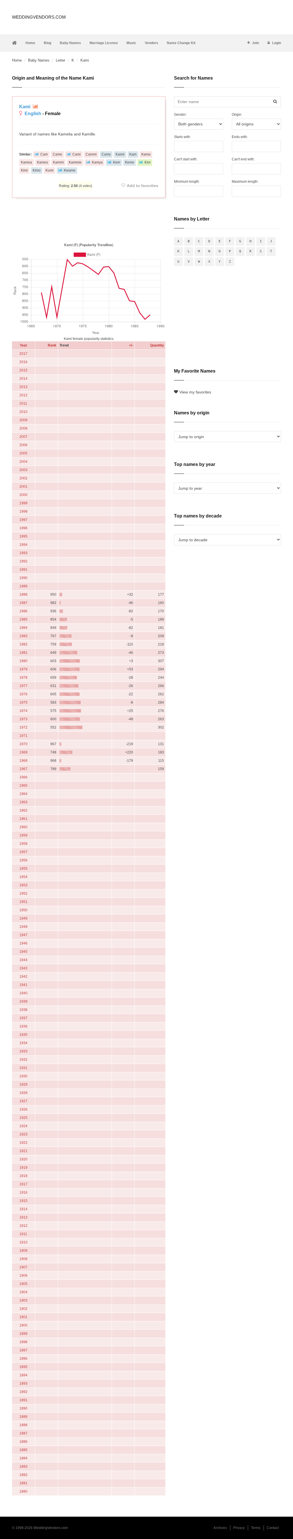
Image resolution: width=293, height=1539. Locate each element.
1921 (23, 1151)
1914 (23, 1209)
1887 (23, 1433)
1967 (23, 769)
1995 (23, 536)
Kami (25, 106)
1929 (23, 1085)
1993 (23, 553)
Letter (60, 60)
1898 (23, 1342)
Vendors (151, 43)
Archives (220, 1528)
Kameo (42, 162)
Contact (273, 1528)
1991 (23, 570)
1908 (23, 1259)
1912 (23, 1226)
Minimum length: (187, 182)
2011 (23, 404)
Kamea (26, 162)
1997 (23, 520)
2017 (23, 354)
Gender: (180, 115)
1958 (23, 844)
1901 (23, 1317)
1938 (23, 1010)
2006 (23, 445)
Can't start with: (185, 159)
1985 (23, 619)
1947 (23, 935)
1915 (23, 1201)
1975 (23, 702)
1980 (23, 661)
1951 (23, 902)
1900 (23, 1325)
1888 (23, 1425)
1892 (23, 1392)
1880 (23, 1491)
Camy (106, 154)
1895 (23, 1367)
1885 (23, 1450)
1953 (23, 885)
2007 (23, 437)
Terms (255, 1528)
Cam (44, 154)
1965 (23, 786)
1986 (23, 611)
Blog (47, 43)
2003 (23, 470)
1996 (23, 528)
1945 (23, 952)
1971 (23, 736)
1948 (23, 927)
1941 (23, 985)
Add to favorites (142, 185)
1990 (23, 578)
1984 (23, 628)
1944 (23, 960)
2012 (23, 395)
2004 (23, 462)
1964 (23, 794)
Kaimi (120, 154)
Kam (132, 154)
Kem (116, 162)
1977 (23, 686)
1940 (23, 993)
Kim (147, 162)
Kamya (97, 162)
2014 (23, 379)
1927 (23, 1101)
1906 (23, 1276)
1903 (23, 1300)
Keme (129, 162)
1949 (23, 918)
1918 (23, 1176)
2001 (23, 487)
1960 (23, 827)
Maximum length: (245, 182)
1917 (23, 1184)
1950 (23, 910)
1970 (23, 744)
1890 (23, 1408)
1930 (23, 1076)
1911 (23, 1234)
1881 (23, 1483)
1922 (23, 1143)
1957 (23, 852)
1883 (23, 1467)
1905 (23, 1284)
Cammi (91, 154)
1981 (23, 653)
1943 (23, 968)
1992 (23, 561)
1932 (23, 1060)
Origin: (237, 115)
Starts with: (182, 137)
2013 (23, 387)
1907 (23, 1267)
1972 (23, 727)
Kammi (58, 162)
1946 (23, 943)
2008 (23, 428)
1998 (23, 511)
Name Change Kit (181, 43)
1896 (23, 1359)
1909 (23, 1251)
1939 (23, 1001)
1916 (23, 1192)
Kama (146, 154)
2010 (23, 412)
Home (30, 43)
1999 (23, 503)
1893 (23, 1383)
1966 (23, 777)
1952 (23, 893)
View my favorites (195, 392)
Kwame (70, 170)
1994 (23, 545)
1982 (23, 644)
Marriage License (104, 43)
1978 (23, 678)
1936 (23, 1026)
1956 (23, 860)
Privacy (239, 1528)
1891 (23, 1400)
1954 (23, 877)
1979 (23, 669)
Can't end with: (243, 159)
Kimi (24, 170)
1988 (23, 595)
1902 (23, 1309)
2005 (23, 453)
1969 (23, 752)
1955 (23, 869)
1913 (23, 1217)
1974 (23, 711)
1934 (23, 1043)
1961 (23, 819)
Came (57, 154)
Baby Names (70, 43)
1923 (23, 1134)
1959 (23, 835)
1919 (23, 1168)
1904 (23, 1292)
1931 (23, 1068)
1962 (23, 810)
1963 (23, 802)
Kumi (49, 170)
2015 (23, 370)
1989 (23, 586)
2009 (23, 420)
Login (276, 43)
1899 (23, 1334)
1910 (23, 1242)
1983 (23, 636)
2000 (23, 495)
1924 (23, 1126)
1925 (23, 1118)
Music (131, 43)
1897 (23, 1350)
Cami (76, 154)
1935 (23, 1035)
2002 (23, 478)
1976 (23, 694)
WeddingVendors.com (39, 17)
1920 (23, 1159)
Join (255, 43)
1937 (23, 1018)
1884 (23, 1458)
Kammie (75, 162)
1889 (23, 1417)
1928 (23, 1093)
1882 (23, 1475)
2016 (23, 362)
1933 (23, 1051)
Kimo (37, 170)
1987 (23, 603)
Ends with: (240, 137)
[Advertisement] (88, 219)
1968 (23, 761)
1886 (23, 1442)
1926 (23, 1109)
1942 (23, 977)
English (33, 113)
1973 (23, 719)
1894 (23, 1375)
